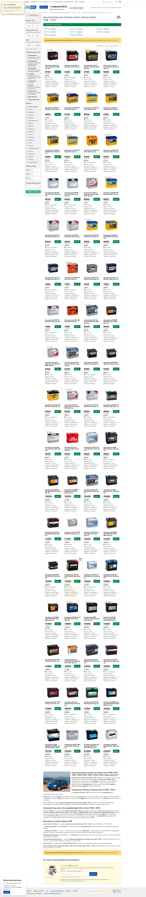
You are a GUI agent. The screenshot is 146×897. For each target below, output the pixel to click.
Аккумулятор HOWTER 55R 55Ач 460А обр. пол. (52, 235)
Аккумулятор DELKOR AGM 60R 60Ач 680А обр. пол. (111, 746)
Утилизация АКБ (68, 1)
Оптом (40, 1)
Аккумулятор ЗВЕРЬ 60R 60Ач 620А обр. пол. (72, 278)
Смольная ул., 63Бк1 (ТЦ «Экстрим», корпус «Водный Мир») (34, 63)
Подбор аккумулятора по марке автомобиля (59, 12)
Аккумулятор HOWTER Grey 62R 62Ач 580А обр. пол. (52, 449)
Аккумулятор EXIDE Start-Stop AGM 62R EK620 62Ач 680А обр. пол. (92, 746)
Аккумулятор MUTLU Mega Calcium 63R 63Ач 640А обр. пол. (71, 406)
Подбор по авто (58, 1)
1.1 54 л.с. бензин (49, 32)
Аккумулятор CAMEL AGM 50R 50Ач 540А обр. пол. (111, 449)
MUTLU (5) (30, 134)
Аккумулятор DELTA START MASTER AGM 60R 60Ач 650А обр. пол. (72, 661)
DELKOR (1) (31, 117)
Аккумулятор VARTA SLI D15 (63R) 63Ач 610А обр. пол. (92, 576)
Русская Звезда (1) (33, 162)
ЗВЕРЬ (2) (30, 159)
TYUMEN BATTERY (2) (33, 148)
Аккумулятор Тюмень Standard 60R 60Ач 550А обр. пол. (91, 67)
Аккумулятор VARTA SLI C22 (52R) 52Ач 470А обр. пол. (92, 449)
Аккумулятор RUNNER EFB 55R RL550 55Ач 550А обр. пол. (53, 491)
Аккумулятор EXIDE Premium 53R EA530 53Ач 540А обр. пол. (92, 618)
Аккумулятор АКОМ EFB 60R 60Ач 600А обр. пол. (111, 151)
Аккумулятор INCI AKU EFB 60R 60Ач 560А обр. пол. (91, 491)
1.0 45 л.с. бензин (49, 29)
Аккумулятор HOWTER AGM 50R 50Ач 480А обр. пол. (72, 576)
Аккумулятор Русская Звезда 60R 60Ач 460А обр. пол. (52, 67)
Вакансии (82, 1)
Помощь (75, 891)
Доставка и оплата (96, 7)
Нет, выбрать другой (14, 7)
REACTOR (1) (31, 137)
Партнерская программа (57, 891)
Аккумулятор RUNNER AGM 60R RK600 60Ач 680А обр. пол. (52, 618)
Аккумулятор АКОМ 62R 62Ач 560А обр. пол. (91, 108)
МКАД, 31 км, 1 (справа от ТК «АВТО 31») (34, 87)
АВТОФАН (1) (31, 154)
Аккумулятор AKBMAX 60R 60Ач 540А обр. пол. (52, 108)
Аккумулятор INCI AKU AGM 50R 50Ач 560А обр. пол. (111, 576)
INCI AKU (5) (31, 131)
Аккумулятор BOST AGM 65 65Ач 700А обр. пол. (52, 702)
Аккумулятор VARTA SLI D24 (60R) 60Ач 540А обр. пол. (91, 534)
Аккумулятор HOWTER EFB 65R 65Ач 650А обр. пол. (52, 534)
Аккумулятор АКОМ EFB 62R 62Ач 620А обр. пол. (111, 193)
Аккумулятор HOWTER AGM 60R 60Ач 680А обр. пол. (111, 661)
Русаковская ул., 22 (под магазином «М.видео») (34, 70)
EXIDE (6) (30, 123)
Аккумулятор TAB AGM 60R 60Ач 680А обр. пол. (91, 702)
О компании (33, 1)
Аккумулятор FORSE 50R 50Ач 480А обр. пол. (91, 151)
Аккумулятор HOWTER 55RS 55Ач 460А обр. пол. (72, 235)
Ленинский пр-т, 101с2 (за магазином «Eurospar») (34, 57)
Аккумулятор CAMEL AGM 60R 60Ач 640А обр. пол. (111, 491)
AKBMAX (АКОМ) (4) (33, 106)
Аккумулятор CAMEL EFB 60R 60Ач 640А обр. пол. (111, 405)
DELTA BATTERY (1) (33, 120)
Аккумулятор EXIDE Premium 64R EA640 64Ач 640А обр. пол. (109, 618)
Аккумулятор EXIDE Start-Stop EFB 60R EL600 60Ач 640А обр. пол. (111, 703)
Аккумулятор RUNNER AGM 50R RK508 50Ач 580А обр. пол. (110, 534)
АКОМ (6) (30, 156)
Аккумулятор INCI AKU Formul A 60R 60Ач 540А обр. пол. (91, 321)
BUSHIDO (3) (31, 112)
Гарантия (46, 1)
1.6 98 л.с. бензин (102, 29)
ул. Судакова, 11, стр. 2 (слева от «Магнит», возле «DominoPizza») (34, 76)
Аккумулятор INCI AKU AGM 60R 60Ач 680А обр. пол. (92, 661)
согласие (84, 879)
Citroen (74, 12)
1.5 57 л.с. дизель (76, 32)
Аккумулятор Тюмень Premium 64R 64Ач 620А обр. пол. (111, 67)
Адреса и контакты (116, 7)
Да (5, 7)
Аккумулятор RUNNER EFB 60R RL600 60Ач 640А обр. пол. (71, 491)
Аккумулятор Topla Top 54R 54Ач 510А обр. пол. (52, 278)
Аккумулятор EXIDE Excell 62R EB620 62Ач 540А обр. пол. (72, 618)
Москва (27, 1)
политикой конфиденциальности (77, 881)
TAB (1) (30, 143)
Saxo (79, 12)
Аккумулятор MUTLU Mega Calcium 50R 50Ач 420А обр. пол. (91, 194)
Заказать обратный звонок (57, 9)
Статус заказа (106, 7)
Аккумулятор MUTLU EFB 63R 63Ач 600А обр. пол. (72, 533)
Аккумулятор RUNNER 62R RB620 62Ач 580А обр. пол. (110, 321)
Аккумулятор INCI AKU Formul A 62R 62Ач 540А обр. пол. (71, 364)
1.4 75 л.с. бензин (76, 29)
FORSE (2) (30, 126)
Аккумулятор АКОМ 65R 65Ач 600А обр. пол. (72, 151)
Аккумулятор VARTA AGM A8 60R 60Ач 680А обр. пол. (72, 746)
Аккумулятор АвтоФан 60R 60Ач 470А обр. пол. (72, 66)
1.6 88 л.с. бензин (76, 35)
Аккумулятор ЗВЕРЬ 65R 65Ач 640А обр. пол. (72, 320)
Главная (45, 12)
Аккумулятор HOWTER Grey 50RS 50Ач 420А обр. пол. (71, 194)
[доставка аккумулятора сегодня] (76, 8)
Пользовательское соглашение (33, 893)
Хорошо (6, 892)
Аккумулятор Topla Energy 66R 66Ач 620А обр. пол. (71, 449)
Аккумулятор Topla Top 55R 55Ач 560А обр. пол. (110, 278)
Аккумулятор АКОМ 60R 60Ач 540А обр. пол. (72, 108)
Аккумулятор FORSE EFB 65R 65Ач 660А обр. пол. (52, 405)
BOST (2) (30, 109)
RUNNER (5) (31, 140)
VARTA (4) (30, 151)
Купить (58, 72)
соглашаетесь (7, 887)
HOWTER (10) (31, 129)
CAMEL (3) (30, 115)
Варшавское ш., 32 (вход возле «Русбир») (34, 92)
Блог (51, 1)
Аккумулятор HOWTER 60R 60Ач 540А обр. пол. (52, 320)
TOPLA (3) (30, 145)
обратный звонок (112, 40)
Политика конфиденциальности (52, 893)
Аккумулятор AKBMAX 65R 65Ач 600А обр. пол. (111, 108)
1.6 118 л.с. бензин (103, 32)
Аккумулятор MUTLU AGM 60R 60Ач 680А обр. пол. (72, 703)
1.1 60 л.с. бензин (49, 35)
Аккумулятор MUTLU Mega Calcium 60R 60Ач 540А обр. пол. (52, 364)
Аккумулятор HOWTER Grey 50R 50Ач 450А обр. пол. (52, 194)
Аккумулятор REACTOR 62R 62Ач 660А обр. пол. (91, 278)
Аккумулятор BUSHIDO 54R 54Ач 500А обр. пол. (91, 363)
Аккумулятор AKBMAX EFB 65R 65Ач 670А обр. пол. (110, 236)
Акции (76, 1)
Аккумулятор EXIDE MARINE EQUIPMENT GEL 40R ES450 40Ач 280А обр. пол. (52, 747)
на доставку (32, 81)
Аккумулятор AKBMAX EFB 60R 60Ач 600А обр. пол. (52, 151)
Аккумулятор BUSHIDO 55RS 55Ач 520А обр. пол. (111, 363)
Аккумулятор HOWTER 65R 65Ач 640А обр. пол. (91, 405)
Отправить (93, 874)
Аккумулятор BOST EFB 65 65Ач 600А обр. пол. (52, 660)
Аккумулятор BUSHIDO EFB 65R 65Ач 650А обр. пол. (52, 576)
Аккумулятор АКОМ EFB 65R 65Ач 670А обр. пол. (91, 235)
